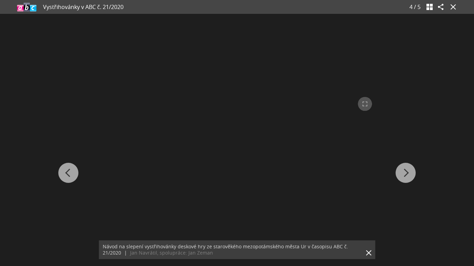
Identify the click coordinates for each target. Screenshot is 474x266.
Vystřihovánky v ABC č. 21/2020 (83, 7)
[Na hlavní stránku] (26, 7)
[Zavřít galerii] (451, 6)
